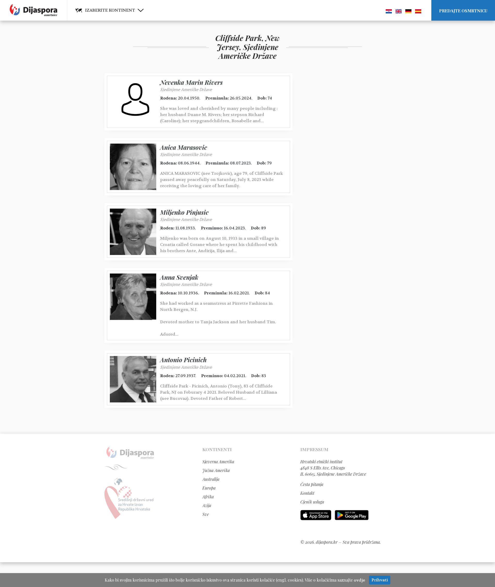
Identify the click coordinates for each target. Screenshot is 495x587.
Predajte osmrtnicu (463, 10)
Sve (205, 514)
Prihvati (380, 580)
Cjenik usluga (312, 502)
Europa (209, 488)
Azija (206, 505)
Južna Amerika (216, 470)
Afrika (208, 496)
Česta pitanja (311, 484)
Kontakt (307, 493)
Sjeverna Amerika (218, 461)
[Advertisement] (339, 150)
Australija (210, 479)
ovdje (359, 580)
